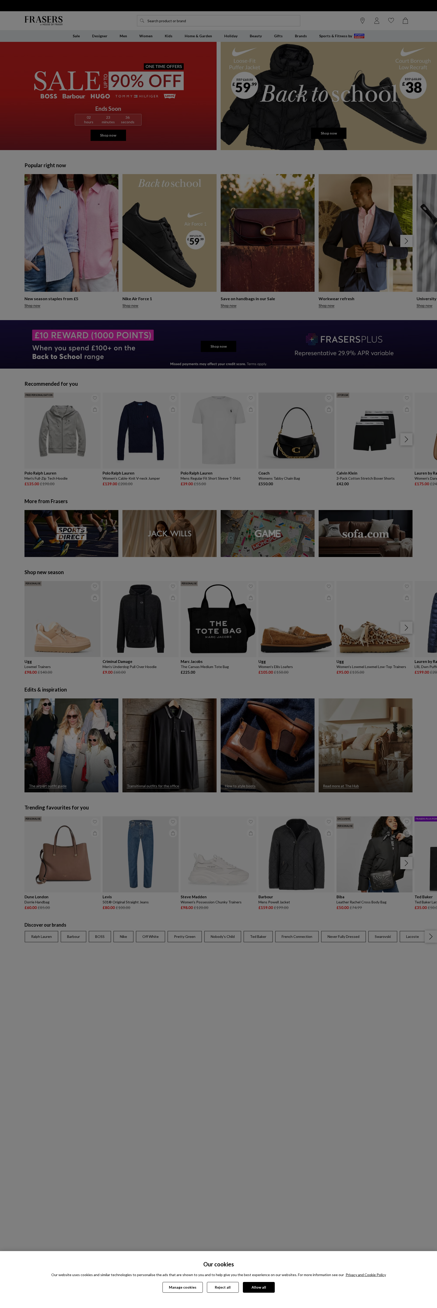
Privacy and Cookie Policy (366, 1275)
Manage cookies (182, 1287)
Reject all (223, 1287)
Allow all (259, 1287)
